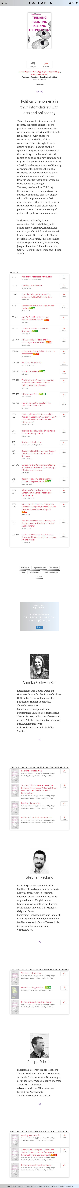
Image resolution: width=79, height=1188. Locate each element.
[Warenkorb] (77, 3)
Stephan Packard (39, 877)
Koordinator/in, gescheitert (32, 987)
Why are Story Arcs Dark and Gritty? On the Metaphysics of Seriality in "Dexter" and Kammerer (38, 523)
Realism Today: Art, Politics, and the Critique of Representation (36, 480)
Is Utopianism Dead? (30, 394)
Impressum (69, 1186)
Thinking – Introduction (32, 285)
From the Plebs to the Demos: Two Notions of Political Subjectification (37, 296)
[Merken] (37, 92)
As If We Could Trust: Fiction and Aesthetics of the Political (35, 318)
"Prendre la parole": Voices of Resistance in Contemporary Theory (38, 432)
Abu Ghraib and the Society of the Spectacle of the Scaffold (36, 404)
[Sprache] (73, 3)
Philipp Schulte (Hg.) (39, 74)
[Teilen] (41, 92)
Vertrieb (39, 1186)
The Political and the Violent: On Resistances (35, 330)
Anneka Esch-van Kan (39, 682)
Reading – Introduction (31, 442)
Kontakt (46, 1186)
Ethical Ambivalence (30, 371)
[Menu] (2, 3)
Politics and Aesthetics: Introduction (37, 277)
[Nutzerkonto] (70, 3)
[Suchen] (6, 3)
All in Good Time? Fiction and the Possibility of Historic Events (36, 341)
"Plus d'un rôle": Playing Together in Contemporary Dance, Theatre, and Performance (36, 492)
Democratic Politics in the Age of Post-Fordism (38, 307)
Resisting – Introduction (32, 362)
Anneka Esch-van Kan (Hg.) (29, 72)
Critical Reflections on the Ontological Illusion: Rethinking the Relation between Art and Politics (39, 537)
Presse (33, 1186)
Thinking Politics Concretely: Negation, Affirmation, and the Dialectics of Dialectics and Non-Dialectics (38, 382)
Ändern (39, 627)
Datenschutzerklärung (57, 1186)
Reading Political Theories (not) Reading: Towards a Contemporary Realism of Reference (39, 453)
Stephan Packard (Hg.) (51, 72)
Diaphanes (39, 3)
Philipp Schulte (39, 1061)
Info (28, 1186)
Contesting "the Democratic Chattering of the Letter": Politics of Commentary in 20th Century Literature (39, 467)
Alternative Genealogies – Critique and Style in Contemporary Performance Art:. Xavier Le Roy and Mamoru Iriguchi (39, 506)
